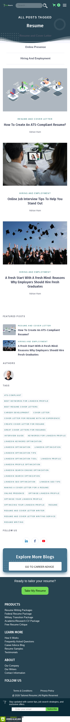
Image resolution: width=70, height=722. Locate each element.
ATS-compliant (12, 395)
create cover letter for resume (24, 424)
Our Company (12, 665)
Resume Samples (14, 648)
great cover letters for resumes (25, 430)
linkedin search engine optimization (26, 470)
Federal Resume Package (18, 613)
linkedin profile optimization (22, 464)
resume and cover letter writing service (30, 516)
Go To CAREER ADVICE (39, 566)
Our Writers (11, 669)
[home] (8, 5)
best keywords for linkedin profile (26, 401)
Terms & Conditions (22, 691)
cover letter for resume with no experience (32, 418)
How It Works (12, 638)
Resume (53, 505)
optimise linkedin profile (44, 493)
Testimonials (11, 652)
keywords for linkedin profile (47, 436)
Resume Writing (13, 522)
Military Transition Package (19, 617)
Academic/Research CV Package (22, 621)
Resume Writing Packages (18, 610)
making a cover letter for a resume (26, 488)
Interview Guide (14, 436)
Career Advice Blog (15, 645)
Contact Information (15, 673)
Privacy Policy (47, 691)
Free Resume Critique (16, 624)
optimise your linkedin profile (23, 499)
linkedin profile (51, 459)
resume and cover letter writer (24, 511)
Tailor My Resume (35, 590)
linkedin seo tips (50, 482)
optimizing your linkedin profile (24, 505)
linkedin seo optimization (20, 482)
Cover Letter (41, 413)
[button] (55, 5)
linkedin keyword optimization (23, 441)
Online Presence (14, 493)
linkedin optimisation (17, 447)
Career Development (16, 413)
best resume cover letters (21, 407)
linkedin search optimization (22, 476)
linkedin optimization (48, 447)
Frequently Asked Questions (19, 641)
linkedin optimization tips (20, 453)
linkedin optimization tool (20, 459)
